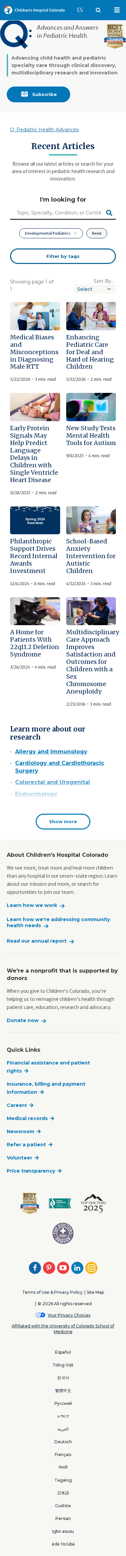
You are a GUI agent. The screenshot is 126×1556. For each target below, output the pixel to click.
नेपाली (63, 1467)
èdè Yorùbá (63, 1544)
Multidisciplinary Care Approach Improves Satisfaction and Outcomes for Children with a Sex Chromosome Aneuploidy (92, 661)
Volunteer (19, 1158)
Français (63, 1454)
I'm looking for (63, 199)
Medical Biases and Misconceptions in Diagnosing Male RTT (34, 352)
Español (63, 1352)
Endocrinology (36, 794)
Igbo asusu (63, 1531)
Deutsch (63, 1441)
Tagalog (63, 1480)
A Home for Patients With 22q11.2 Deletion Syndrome (34, 643)
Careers (17, 1105)
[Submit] (109, 213)
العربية (63, 1428)
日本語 (63, 1492)
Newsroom (20, 1131)
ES (83, 9)
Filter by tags (63, 256)
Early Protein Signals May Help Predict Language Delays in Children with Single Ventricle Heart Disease (34, 454)
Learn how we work (32, 905)
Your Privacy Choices (69, 1315)
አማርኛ (63, 1416)
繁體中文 (63, 1390)
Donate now (23, 1020)
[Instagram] (91, 1268)
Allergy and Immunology (51, 751)
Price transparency (31, 1171)
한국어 (63, 1377)
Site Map (95, 1292)
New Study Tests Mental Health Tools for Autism (91, 435)
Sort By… (104, 281)
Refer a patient (26, 1145)
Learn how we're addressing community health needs (58, 922)
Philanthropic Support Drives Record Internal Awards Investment (33, 556)
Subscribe (44, 94)
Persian (63, 1518)
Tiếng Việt (63, 1364)
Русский (63, 1403)
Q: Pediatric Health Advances (44, 130)
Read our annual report (37, 941)
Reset (96, 233)
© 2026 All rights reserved (65, 1303)
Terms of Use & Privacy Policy (52, 1292)
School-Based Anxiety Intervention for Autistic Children (91, 556)
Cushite (63, 1505)
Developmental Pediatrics (47, 233)
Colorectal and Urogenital (52, 782)
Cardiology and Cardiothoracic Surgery (59, 767)
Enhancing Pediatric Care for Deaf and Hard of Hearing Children (90, 352)
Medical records (27, 1118)
